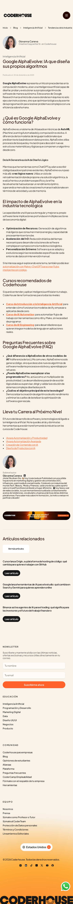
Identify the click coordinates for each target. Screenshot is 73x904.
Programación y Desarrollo (17, 708)
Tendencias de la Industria (60, 27)
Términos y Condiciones (15, 829)
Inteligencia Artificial (33, 27)
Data (5, 716)
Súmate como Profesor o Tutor (19, 817)
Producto (8, 728)
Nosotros (8, 809)
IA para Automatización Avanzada (23, 441)
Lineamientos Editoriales (16, 833)
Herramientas (10, 785)
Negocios (8, 724)
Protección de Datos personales (20, 825)
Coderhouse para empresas (18, 752)
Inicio (5, 27)
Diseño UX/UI (10, 720)
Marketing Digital (12, 712)
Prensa (6, 813)
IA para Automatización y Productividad (26, 437)
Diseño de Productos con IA (20, 448)
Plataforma (8, 768)
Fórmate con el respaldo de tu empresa (23, 781)
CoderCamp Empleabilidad (17, 777)
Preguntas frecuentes (14, 772)
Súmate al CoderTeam (14, 821)
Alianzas (7, 764)
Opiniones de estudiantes (16, 760)
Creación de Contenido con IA (22, 444)
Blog (15, 27)
